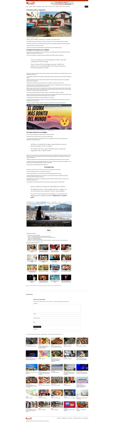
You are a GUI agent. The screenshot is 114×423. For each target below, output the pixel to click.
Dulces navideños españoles (66, 271)
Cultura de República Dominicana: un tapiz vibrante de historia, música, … (31, 410)
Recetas (52, 357)
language (45, 285)
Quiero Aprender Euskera (51, 130)
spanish (56, 285)
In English (36, 0)
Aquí (39, 235)
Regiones (27, 396)
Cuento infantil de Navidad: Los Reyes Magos (32, 271)
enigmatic (34, 285)
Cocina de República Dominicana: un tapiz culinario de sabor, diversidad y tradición (44, 347)
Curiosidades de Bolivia (55, 372)
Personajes (30, 357)
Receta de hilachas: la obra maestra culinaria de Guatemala (56, 346)
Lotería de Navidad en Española (55, 271)
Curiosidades (53, 371)
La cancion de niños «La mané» (55, 281)
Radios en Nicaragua (54, 409)
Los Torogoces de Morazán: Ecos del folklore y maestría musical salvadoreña (69, 373)
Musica (27, 357)
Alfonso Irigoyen (29, 88)
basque (27, 285)
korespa (43, 285)
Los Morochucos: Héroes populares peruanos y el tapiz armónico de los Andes (81, 386)
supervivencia (59, 285)
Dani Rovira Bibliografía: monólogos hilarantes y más (43, 281)
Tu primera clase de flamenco (32, 281)
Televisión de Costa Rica (42, 397)
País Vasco (47, 86)
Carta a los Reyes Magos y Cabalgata (43, 261)
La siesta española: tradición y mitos (32, 251)
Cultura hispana (28, 408)
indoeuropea (40, 47)
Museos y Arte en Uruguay (55, 385)
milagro (49, 285)
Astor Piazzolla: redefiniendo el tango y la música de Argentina (81, 359)
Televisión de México (67, 385)
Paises (77, 408)
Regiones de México (29, 397)
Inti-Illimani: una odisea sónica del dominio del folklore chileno (31, 359)
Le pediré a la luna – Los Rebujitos (69, 397)
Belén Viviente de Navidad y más (66, 261)
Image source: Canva (51, 227)
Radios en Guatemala (42, 409)
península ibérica (48, 47)
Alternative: (35, 329)
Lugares (39, 357)
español (37, 285)
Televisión (39, 396)
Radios (39, 408)
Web (34, 322)
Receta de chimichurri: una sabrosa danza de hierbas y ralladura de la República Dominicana (55, 360)
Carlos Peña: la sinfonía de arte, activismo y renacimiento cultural (81, 373)
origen (53, 285)
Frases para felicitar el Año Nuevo (32, 261)
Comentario (35, 303)
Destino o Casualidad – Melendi (66, 251)
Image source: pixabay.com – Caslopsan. (33, 37)
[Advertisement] (80, 24)
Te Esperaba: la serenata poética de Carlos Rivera (43, 251)
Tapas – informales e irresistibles (43, 385)
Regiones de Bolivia (41, 358)
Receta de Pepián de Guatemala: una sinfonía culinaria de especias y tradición (44, 373)
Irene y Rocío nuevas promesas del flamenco (55, 251)
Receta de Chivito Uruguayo (55, 397)
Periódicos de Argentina (68, 358)
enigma (32, 285)
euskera (40, 285)
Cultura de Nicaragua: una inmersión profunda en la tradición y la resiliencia (31, 386)
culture (29, 285)
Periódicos (65, 357)
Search (86, 6)
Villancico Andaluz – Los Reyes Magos (55, 261)
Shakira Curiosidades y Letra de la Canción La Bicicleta (66, 281)
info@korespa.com (30, 0)
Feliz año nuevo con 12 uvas (43, 271)
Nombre (34, 313)
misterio (51, 285)
